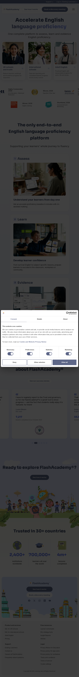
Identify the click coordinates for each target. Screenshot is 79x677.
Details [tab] (39, 319)
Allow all (64, 362)
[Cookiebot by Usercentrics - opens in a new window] (68, 313)
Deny (14, 362)
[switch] (30, 353)
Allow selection (39, 362)
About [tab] (65, 319)
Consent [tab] (14, 319)
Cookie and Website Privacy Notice (33, 342)
